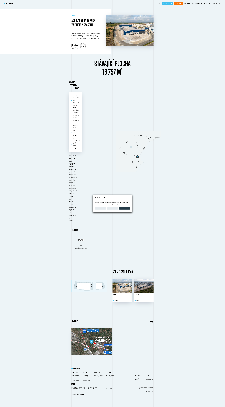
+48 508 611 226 (86, 380)
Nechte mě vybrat (112, 208)
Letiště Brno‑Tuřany (150, 379)
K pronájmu (179, 3)
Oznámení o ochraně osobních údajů (146, 388)
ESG (146, 378)
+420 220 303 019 (75, 380)
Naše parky (187, 3)
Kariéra (147, 376)
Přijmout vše (124, 208)
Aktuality (207, 3)
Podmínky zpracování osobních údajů (146, 387)
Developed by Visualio (76, 394)
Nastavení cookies (150, 391)
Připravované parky (197, 3)
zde (128, 204)
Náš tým (147, 375)
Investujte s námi (167, 3)
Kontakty (214, 3)
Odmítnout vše (100, 208)
